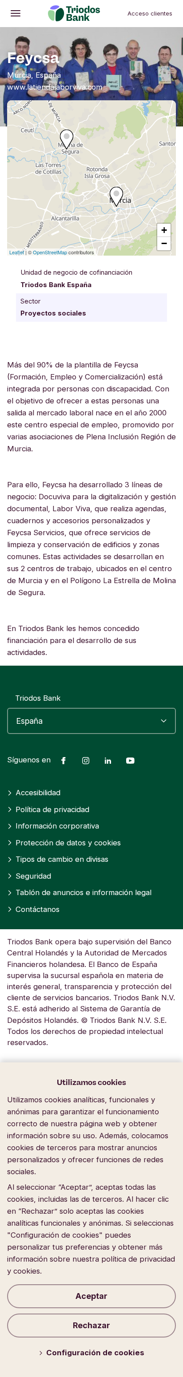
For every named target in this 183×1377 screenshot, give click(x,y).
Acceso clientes (149, 13)
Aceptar (91, 1296)
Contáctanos (38, 909)
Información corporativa (57, 825)
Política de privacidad (52, 809)
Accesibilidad (38, 792)
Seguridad (33, 876)
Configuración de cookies (95, 1352)
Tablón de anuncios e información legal (83, 892)
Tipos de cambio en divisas (62, 859)
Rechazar (91, 1325)
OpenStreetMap (50, 252)
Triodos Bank (38, 698)
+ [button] (164, 230)
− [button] (164, 243)
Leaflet (16, 252)
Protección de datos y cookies (68, 842)
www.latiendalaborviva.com (54, 87)
